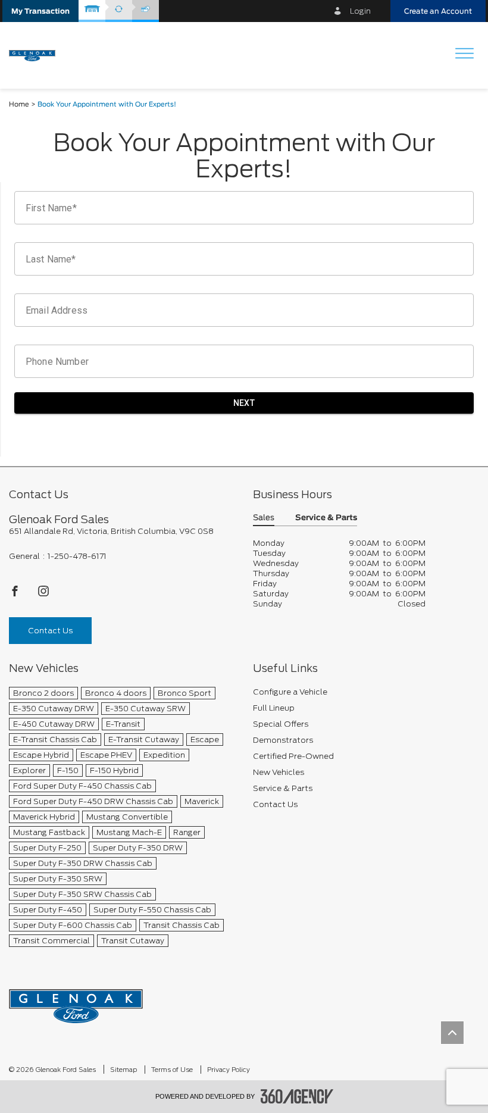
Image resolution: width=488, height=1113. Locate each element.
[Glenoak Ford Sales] (76, 1002)
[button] (40, 11)
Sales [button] (263, 518)
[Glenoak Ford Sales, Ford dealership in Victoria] (36, 55)
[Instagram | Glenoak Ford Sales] (43, 594)
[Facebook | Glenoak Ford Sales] (16, 594)
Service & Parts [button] (326, 518)
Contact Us (50, 630)
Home (19, 104)
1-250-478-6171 (77, 556)
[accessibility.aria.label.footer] (297, 1096)
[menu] (464, 54)
